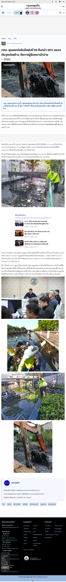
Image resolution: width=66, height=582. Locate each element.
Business (26, 529)
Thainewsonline (49, 535)
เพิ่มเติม (6, 564)
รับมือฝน (25, 504)
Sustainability (27, 531)
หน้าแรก (3, 38)
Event (25, 543)
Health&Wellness (37, 535)
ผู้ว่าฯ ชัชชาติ (17, 504)
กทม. (3, 504)
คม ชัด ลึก (47, 529)
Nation (47, 531)
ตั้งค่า (5, 571)
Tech (34, 529)
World (25, 535)
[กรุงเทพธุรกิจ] (33, 6)
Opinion (35, 540)
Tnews (56, 535)
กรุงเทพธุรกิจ (58, 529)
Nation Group (58, 526)
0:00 (8, 13)
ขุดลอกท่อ (43, 504)
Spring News (58, 531)
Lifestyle (35, 538)
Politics (26, 538)
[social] (52, 2)
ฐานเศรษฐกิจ (48, 538)
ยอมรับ (5, 567)
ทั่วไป (15, 38)
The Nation (48, 526)
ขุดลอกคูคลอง (52, 504)
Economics (27, 526)
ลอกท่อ (9, 504)
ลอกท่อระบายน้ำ (34, 504)
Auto (34, 531)
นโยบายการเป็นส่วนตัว (37, 544)
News (9, 38)
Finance (35, 526)
